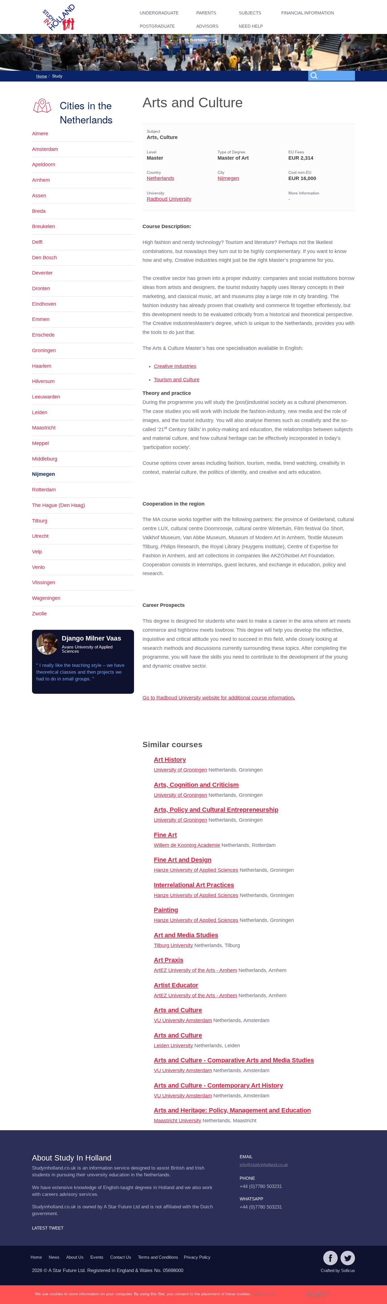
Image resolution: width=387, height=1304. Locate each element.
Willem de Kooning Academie (187, 845)
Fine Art (165, 834)
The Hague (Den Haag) (58, 505)
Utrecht (40, 536)
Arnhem (41, 180)
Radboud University (169, 199)
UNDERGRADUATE (159, 12)
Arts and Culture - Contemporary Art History (218, 1085)
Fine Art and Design (182, 859)
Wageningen (46, 598)
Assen (39, 195)
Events (96, 1257)
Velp (37, 551)
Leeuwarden (46, 397)
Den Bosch (44, 257)
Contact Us (120, 1257)
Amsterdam (45, 149)
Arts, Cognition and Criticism (196, 784)
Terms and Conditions (158, 1257)
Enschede (43, 335)
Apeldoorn (43, 164)
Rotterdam (44, 490)
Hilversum (43, 381)
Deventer (42, 273)
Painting (166, 909)
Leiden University (173, 1045)
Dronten (41, 288)
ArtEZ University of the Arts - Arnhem (195, 970)
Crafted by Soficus (338, 1270)
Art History (170, 759)
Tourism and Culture (176, 379)
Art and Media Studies (186, 935)
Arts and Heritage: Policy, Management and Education (232, 1110)
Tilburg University (173, 945)
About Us (75, 1257)
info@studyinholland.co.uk (264, 1164)
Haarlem (41, 366)
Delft (37, 242)
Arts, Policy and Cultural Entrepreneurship (216, 809)
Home (41, 76)
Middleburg (44, 459)
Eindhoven (44, 304)
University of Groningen (180, 770)
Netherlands (160, 178)
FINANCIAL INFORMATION (307, 12)
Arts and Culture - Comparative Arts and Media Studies (234, 1060)
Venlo (38, 567)
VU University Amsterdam (183, 1020)
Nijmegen (228, 178)
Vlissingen (43, 582)
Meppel (40, 443)
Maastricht (44, 428)
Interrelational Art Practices (194, 884)
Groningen (44, 350)
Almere (40, 133)
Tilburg (39, 521)
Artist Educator (176, 985)
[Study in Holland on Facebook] (330, 1259)
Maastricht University (177, 1120)
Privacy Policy (197, 1257)
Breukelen (43, 226)
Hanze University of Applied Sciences (196, 870)
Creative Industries (175, 366)
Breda (39, 211)
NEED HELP (251, 26)
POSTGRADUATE (157, 26)
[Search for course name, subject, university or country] (333, 75)
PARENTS (206, 12)
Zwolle (39, 613)
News (54, 1257)
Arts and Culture (178, 1010)
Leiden (39, 412)
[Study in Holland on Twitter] (348, 1259)
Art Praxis (168, 959)
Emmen (41, 319)
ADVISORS (207, 26)
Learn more (262, 1294)
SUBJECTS (250, 12)
